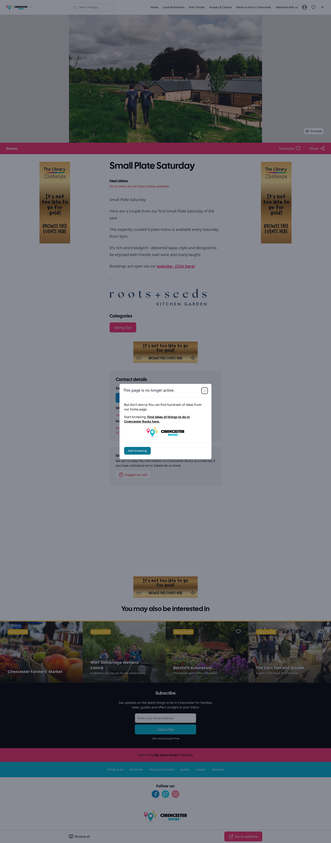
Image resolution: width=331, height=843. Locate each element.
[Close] (205, 391)
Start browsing (137, 450)
